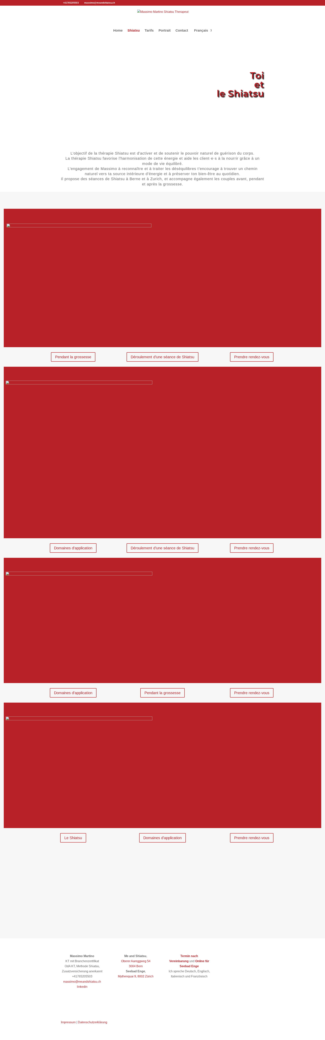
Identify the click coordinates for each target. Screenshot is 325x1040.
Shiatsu (134, 30)
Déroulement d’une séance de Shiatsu (162, 357)
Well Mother (232, 655)
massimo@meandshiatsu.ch (82, 981)
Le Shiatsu (73, 838)
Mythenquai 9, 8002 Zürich (135, 976)
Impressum (68, 1022)
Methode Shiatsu (253, 331)
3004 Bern (136, 966)
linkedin (82, 986)
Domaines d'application (162, 838)
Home (118, 30)
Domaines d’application (73, 548)
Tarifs (149, 30)
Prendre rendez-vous (251, 357)
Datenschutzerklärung (92, 1022)
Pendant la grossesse (73, 357)
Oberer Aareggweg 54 (135, 961)
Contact (181, 30)
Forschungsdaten (279, 331)
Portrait (165, 30)
